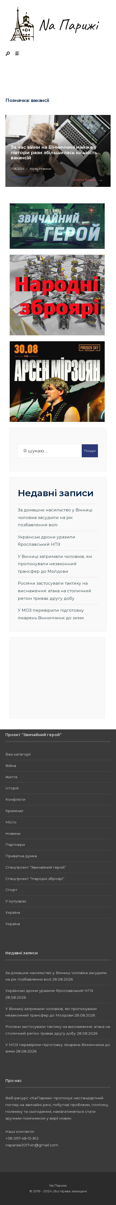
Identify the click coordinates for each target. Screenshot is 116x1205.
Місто (34, 169)
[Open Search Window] (8, 54)
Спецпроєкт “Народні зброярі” (34, 878)
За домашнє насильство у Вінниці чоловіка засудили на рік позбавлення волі (55, 517)
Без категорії (17, 754)
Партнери (15, 844)
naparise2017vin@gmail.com (31, 1145)
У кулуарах (15, 901)
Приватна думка (21, 856)
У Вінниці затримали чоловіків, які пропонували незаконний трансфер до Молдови (55, 564)
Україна (12, 912)
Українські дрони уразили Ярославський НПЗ (49, 990)
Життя (11, 777)
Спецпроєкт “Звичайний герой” (35, 867)
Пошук (90, 451)
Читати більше (89, 179)
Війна (10, 765)
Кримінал (14, 811)
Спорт (11, 890)
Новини (45, 169)
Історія (12, 788)
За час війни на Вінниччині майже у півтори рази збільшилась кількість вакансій (54, 152)
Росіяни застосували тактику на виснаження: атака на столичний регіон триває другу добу (54, 591)
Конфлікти (15, 799)
